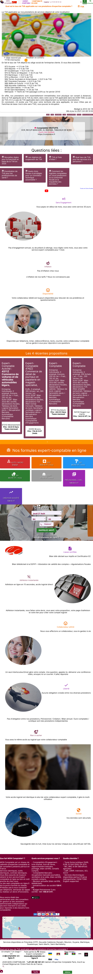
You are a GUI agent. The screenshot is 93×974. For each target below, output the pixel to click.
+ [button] (4, 918)
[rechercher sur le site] (3, 967)
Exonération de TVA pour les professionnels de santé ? (9, 174)
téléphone (7, 890)
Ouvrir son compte (46, 132)
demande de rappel (21, 890)
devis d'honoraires (20, 892)
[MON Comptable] (1, 971)
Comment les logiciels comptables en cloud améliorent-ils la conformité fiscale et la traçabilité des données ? (58, 177)
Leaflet (89, 937)
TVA (82, 7)
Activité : (10, 377)
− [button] (4, 921)
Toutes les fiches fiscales (86, 188)
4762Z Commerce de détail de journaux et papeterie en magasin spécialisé (33, 377)
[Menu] (81, 2)
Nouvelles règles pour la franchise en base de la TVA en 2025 (10, 160)
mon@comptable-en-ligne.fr (46, 537)
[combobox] (46, 513)
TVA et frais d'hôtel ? (55, 158)
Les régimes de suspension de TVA (33, 158)
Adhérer (67, 972)
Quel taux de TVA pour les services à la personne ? (82, 159)
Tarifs (35, 972)
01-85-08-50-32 (36, 962)
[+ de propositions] (46, 442)
